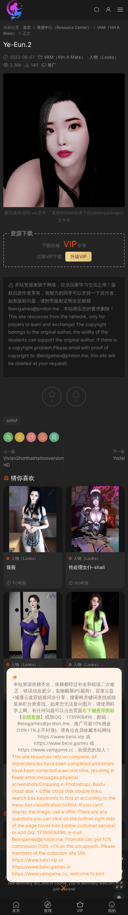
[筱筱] (32, 519)
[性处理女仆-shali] (95, 519)
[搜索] (96, 9)
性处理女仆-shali (87, 567)
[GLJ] (32, 625)
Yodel (119, 458)
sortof (12, 420)
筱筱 (11, 567)
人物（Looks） (103, 57)
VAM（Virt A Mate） (64, 57)
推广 (52, 65)
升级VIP (78, 256)
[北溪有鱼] (15, 10)
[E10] (95, 625)
